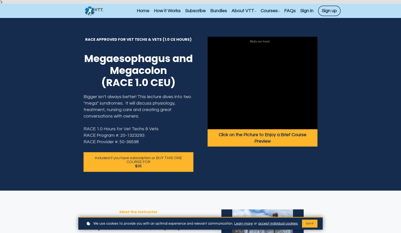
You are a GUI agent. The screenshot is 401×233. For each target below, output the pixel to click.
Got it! (310, 223)
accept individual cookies (278, 223)
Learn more (243, 223)
